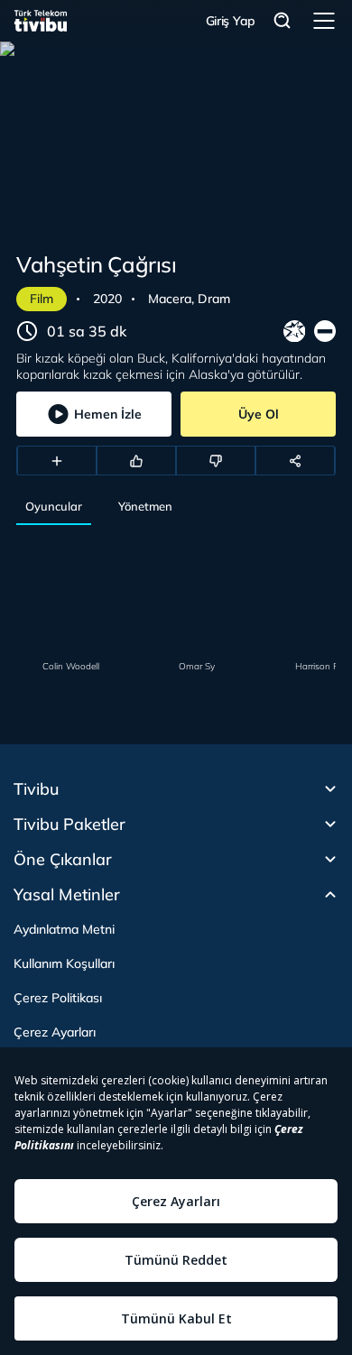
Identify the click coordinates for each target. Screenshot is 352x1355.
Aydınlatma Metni (64, 929)
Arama (282, 21)
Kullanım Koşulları (64, 963)
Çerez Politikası (58, 998)
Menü (324, 20)
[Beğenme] (216, 461)
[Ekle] (57, 461)
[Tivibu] (41, 21)
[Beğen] (136, 461)
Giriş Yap (230, 21)
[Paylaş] (295, 461)
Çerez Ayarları (55, 1032)
